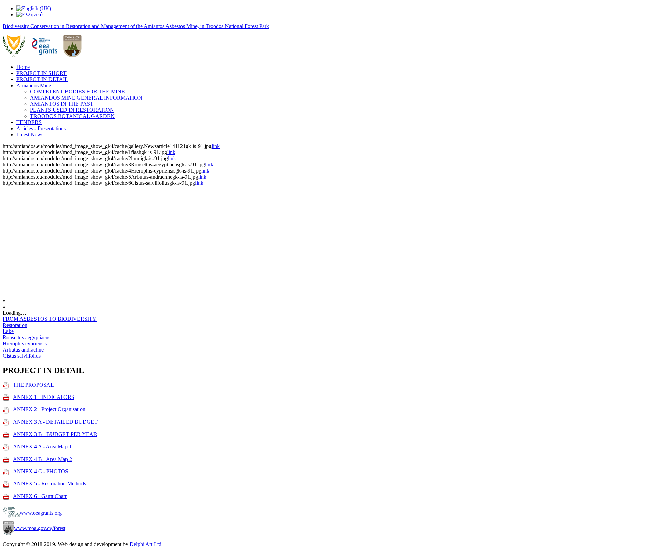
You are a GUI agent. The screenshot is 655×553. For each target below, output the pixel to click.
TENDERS (29, 122)
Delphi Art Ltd (145, 544)
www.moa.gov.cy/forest (40, 528)
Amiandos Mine (33, 85)
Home (23, 67)
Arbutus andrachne (23, 350)
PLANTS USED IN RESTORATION (72, 110)
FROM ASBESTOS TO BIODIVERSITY (50, 319)
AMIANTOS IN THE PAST (61, 104)
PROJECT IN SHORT (41, 73)
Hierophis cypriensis (25, 343)
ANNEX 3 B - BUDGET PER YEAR (55, 434)
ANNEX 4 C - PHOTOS (40, 471)
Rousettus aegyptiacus (26, 337)
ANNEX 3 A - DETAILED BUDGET (55, 422)
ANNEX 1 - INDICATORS (43, 397)
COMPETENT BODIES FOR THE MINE (77, 91)
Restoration (15, 325)
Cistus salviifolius (22, 356)
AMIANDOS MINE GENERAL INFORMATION (86, 98)
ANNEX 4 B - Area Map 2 (42, 459)
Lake (8, 331)
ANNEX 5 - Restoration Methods (49, 484)
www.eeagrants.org (41, 513)
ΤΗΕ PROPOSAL (33, 385)
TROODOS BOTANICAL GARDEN (72, 116)
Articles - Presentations (41, 128)
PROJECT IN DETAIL (42, 79)
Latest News (29, 134)
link (216, 146)
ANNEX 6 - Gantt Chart (40, 496)
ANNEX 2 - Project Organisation (49, 409)
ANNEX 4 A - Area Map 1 (42, 446)
